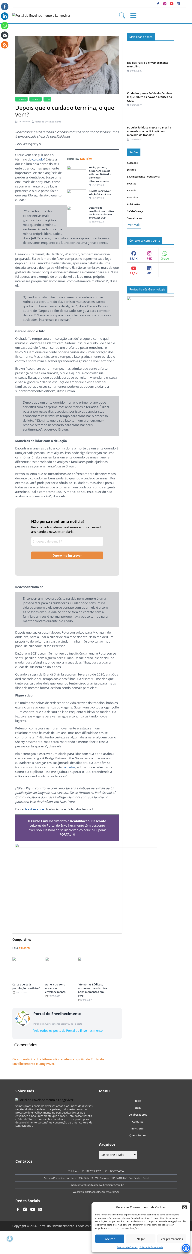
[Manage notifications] (10, 1239)
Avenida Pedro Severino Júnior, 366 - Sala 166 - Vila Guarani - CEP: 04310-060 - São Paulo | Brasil (96, 1178)
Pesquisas (132, 197)
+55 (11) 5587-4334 (113, 1171)
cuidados (35, 99)
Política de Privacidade (151, 1247)
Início (137, 1100)
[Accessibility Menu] (186, 1248)
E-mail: (72, 1185)
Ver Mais (134, 225)
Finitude (131, 190)
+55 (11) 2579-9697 (90, 1171)
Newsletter (138, 1128)
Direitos (131, 169)
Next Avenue (34, 809)
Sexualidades (134, 218)
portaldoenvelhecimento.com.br (101, 1192)
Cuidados (132, 162)
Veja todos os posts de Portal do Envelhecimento (68, 1031)
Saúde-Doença (135, 211)
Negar (141, 1239)
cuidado (38, 159)
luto (47, 99)
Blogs (137, 1107)
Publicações (133, 204)
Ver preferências (172, 1239)
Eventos (131, 183)
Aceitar (110, 1239)
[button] (184, 1207)
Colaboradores (138, 1114)
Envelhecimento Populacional (143, 176)
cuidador (21, 99)
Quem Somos (137, 1135)
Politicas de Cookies (127, 1247)
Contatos (137, 1121)
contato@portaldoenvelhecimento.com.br (100, 1185)
